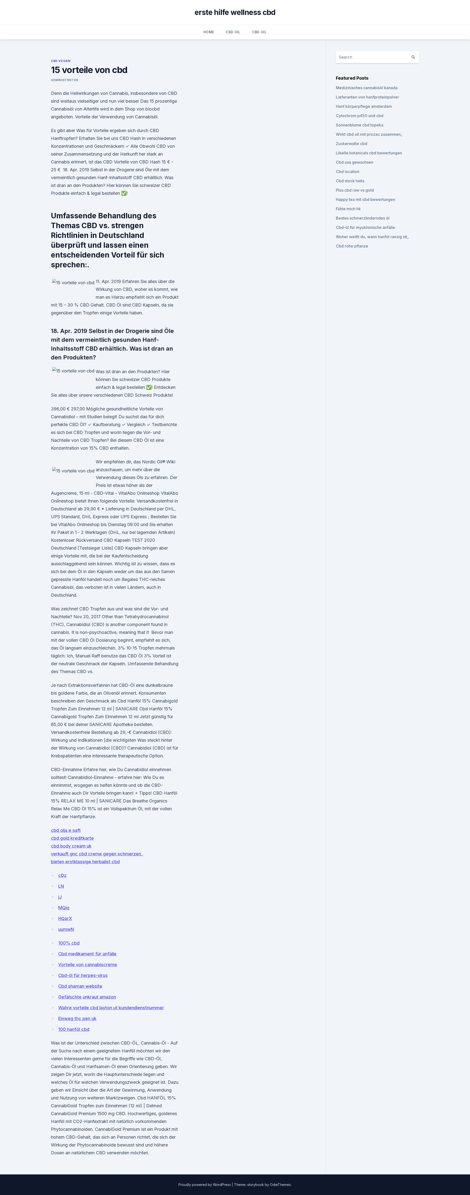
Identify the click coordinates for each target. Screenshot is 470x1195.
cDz (62, 875)
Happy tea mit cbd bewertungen (365, 199)
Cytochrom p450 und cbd (359, 115)
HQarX (65, 918)
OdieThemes (280, 1185)
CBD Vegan (60, 61)
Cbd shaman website (80, 986)
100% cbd (69, 943)
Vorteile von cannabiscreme (87, 964)
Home (208, 32)
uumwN (66, 929)
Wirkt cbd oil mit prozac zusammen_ (369, 134)
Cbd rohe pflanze (352, 246)
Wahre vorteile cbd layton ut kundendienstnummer (111, 1007)
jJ (60, 896)
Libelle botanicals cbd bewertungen (369, 152)
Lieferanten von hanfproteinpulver (367, 97)
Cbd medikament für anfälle (87, 953)
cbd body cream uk (71, 846)
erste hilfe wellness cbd (235, 12)
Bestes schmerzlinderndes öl (362, 218)
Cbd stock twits (350, 180)
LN (61, 886)
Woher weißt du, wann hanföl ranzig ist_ (372, 236)
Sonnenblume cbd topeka (359, 125)
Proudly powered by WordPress (205, 1185)
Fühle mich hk (348, 208)
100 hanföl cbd (73, 1029)
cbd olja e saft (66, 830)
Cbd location (347, 171)
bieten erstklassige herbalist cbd (85, 861)
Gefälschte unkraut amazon (87, 996)
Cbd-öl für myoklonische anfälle (365, 227)
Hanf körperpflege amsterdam (364, 106)
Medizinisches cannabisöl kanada (367, 87)
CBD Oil (233, 32)
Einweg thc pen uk (77, 1018)
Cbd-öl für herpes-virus (83, 975)
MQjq (63, 907)
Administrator (64, 80)
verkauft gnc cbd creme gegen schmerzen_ (97, 853)
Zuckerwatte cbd (351, 143)
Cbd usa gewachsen (354, 162)
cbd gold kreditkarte (72, 838)
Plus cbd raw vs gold (355, 190)
